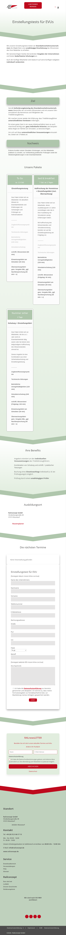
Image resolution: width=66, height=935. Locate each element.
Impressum (31, 928)
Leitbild (6, 884)
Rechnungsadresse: (18, 620)
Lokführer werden (33, 5)
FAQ (4, 869)
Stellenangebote (9, 889)
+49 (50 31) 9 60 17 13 (14, 834)
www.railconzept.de (11, 851)
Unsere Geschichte (10, 886)
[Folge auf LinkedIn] (35, 916)
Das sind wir (7, 881)
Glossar (6, 871)
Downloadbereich (9, 863)
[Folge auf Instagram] (31, 916)
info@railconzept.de (16, 848)
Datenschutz (33, 771)
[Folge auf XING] (39, 916)
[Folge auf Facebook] (27, 916)
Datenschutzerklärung (32, 688)
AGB (40, 928)
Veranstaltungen (9, 866)
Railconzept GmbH (10, 817)
